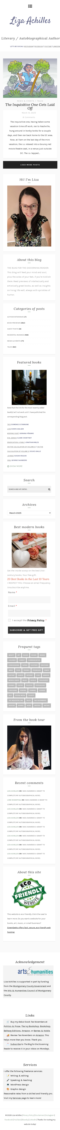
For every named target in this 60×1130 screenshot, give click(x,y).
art (18, 655)
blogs (25, 655)
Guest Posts (12, 329)
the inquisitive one (16, 700)
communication (34, 660)
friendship (37, 670)
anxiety (11, 655)
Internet (30, 675)
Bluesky (25, 1120)
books (33, 655)
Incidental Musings (15, 335)
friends (26, 670)
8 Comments (29, 117)
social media (20, 695)
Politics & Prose (12, 1026)
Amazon (26, 1030)
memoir (46, 675)
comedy (22, 660)
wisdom (12, 705)
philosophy (43, 680)
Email (12, 605)
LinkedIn (32, 1120)
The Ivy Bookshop (30, 1026)
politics (29, 685)
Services (17, 1098)
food (18, 670)
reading (23, 690)
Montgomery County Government (29, 986)
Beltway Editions (12, 1030)
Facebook (9, 1120)
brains (42, 655)
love (38, 675)
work (29, 705)
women (20, 705)
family (11, 670)
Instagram (50, 1115)
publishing (13, 690)
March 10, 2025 (29, 113)
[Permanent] (30, 98)
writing (47, 705)
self (10, 695)
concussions (14, 665)
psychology (40, 685)
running (33, 690)
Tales (40, 101)
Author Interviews (15, 317)
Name (12, 592)
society (31, 695)
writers (37, 705)
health (46, 670)
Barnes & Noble (42, 1030)
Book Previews (13, 323)
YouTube (17, 1120)
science (42, 690)
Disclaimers (39, 1115)
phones (11, 685)
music (25, 680)
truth (28, 700)
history (12, 675)
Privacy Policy (28, 1115)
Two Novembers (40, 700)
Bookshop (45, 1026)
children (12, 660)
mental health (14, 680)
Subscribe (15, 1044)
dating (24, 665)
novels (33, 680)
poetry (20, 685)
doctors (34, 665)
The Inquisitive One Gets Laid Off (30, 106)
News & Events (25, 101)
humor (20, 675)
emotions (44, 665)
